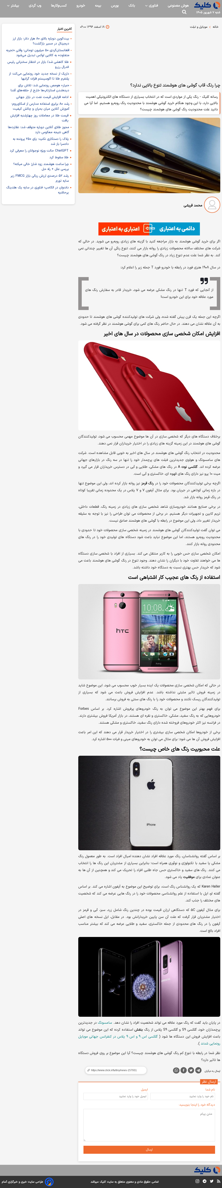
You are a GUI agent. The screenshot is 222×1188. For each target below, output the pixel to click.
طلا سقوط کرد (59, 157)
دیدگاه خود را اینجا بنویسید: (197, 1105)
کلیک (103, 1182)
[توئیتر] (191, 1071)
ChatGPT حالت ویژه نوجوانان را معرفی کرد (39, 150)
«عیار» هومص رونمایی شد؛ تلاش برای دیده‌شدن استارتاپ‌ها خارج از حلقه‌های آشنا (40, 88)
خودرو (81, 5)
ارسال (149, 1149)
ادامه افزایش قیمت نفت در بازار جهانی (42, 97)
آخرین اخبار (64, 29)
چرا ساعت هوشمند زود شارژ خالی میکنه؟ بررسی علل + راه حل (41, 167)
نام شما (210, 1089)
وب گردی (35, 5)
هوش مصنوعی (178, 5)
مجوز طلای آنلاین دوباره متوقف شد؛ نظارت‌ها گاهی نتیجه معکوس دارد (38, 130)
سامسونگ (105, 1022)
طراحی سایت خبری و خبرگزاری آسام (22, 1182)
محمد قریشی (193, 205)
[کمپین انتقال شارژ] (149, 228)
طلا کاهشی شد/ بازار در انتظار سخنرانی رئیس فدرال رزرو (38, 65)
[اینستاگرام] (197, 1182)
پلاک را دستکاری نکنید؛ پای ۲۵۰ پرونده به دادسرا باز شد (41, 142)
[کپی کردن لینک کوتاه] (114, 1070)
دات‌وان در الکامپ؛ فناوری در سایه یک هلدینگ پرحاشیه (37, 190)
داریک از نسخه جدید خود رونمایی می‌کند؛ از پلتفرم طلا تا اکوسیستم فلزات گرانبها (39, 76)
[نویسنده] (212, 206)
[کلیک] (207, 5)
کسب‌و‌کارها (59, 5)
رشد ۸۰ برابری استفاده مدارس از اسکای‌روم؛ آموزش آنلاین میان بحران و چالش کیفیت (40, 106)
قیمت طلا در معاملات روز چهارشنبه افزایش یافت (39, 118)
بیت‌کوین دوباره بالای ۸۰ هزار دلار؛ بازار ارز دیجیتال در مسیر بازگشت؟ (41, 41)
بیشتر (14, 5)
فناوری (153, 5)
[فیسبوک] (183, 1071)
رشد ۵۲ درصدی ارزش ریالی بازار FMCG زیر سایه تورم (39, 178)
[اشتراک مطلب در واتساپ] (176, 1070)
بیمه (98, 5)
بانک (132, 5)
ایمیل (144, 1089)
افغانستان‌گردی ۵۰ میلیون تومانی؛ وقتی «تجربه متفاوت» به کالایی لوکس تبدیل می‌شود (37, 53)
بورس (115, 5)
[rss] (218, 1182)
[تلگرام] (198, 1071)
